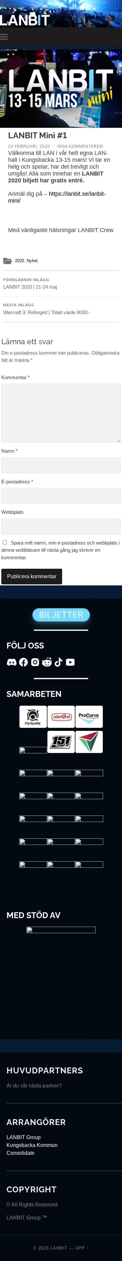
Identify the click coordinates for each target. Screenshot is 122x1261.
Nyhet (32, 260)
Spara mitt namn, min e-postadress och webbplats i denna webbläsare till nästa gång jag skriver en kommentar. (60, 550)
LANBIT (58, 1248)
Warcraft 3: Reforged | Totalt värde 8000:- (46, 309)
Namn (9, 451)
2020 (19, 260)
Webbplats (12, 512)
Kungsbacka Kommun (32, 1145)
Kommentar (15, 377)
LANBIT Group (24, 1137)
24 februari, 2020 (29, 146)
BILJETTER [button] (61, 615)
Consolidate (20, 1153)
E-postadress (17, 481)
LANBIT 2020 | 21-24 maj (30, 284)
